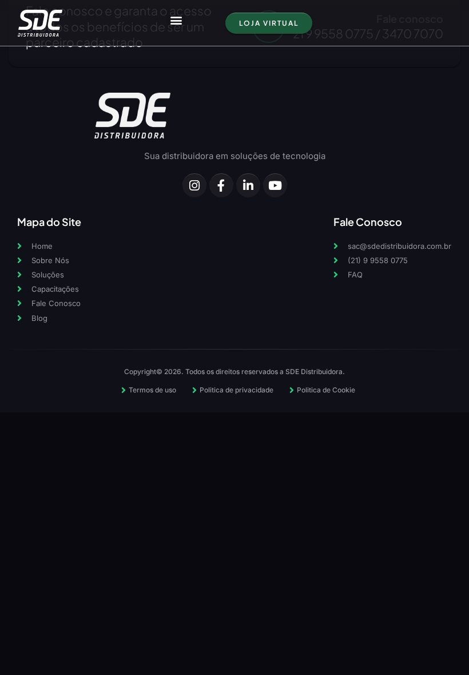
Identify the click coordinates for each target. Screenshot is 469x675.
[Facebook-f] (221, 185)
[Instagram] (194, 185)
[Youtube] (275, 185)
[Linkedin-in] (248, 185)
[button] (175, 20)
